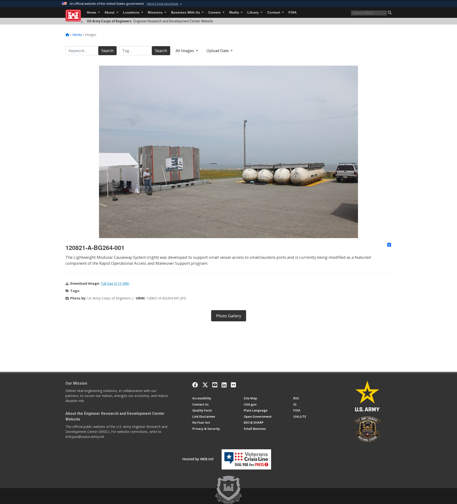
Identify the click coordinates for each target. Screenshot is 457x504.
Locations (131, 12)
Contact (274, 12)
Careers (215, 12)
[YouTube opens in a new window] (214, 385)
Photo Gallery (228, 315)
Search (107, 50)
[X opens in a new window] (205, 385)
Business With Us (186, 12)
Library (253, 12)
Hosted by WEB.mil (198, 459)
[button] (165, 3)
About (109, 12)
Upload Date (218, 50)
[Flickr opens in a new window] (233, 385)
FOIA (292, 12)
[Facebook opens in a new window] (195, 385)
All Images (185, 50)
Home (92, 12)
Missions (156, 12)
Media (234, 12)
